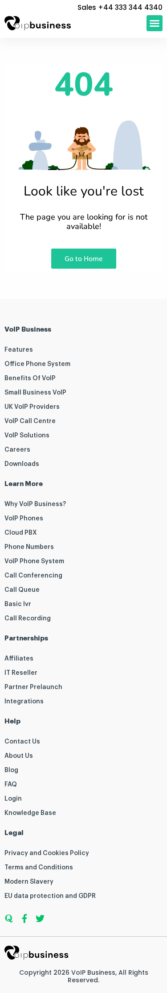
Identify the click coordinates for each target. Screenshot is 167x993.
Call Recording (27, 618)
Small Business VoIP (35, 393)
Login (13, 799)
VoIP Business (93, 972)
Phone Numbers (29, 547)
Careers (17, 450)
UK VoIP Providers (32, 407)
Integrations (24, 701)
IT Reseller (20, 673)
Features (18, 350)
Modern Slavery (28, 882)
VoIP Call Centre (30, 421)
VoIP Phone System (34, 561)
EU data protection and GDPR (50, 896)
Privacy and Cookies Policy (46, 853)
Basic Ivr (17, 604)
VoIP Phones (23, 518)
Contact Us (22, 742)
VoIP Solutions (26, 435)
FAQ (10, 784)
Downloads (21, 464)
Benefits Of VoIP (30, 378)
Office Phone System (37, 364)
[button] (155, 23)
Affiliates (18, 659)
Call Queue (22, 590)
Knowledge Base (30, 813)
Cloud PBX (20, 533)
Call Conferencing (33, 576)
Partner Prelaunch (33, 687)
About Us (18, 756)
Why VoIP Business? (35, 504)
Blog (11, 770)
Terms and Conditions (38, 867)
